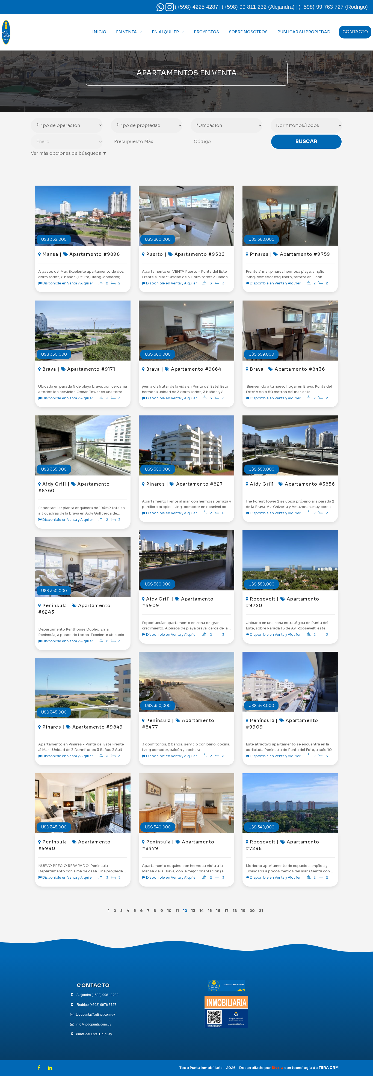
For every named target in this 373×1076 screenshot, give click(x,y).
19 (243, 910)
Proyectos (206, 31)
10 (169, 910)
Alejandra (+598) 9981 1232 (97, 995)
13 (193, 910)
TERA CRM (329, 1067)
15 (210, 910)
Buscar (306, 141)
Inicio (99, 31)
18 (235, 910)
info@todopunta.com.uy (93, 1024)
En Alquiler (165, 31)
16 (218, 910)
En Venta (126, 31)
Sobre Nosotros (248, 31)
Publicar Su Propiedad (303, 31)
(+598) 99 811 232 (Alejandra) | (260, 7)
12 (185, 910)
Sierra (277, 1067)
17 (226, 910)
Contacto (355, 32)
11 (177, 910)
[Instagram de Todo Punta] (169, 7)
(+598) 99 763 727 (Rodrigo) (333, 7)
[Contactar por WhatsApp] (160, 7)
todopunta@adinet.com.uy (95, 1014)
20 (252, 910)
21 (261, 910)
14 (201, 910)
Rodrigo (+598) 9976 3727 (96, 1005)
